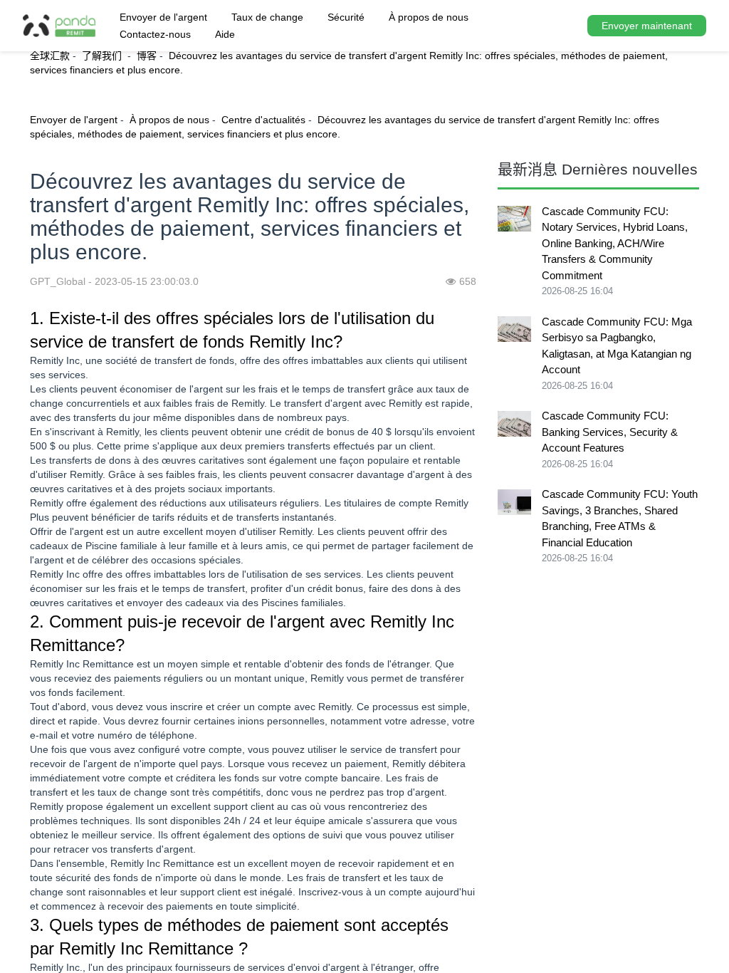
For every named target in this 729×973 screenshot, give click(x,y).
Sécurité (345, 17)
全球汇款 (50, 55)
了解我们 (103, 55)
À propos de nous (428, 17)
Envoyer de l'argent (163, 17)
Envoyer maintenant (647, 25)
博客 (147, 55)
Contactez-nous (155, 34)
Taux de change (267, 17)
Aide (225, 34)
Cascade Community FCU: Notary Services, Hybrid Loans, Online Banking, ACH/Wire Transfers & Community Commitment (615, 243)
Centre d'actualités (263, 119)
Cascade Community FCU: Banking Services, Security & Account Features (610, 432)
